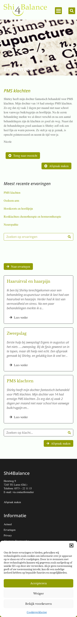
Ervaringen (10, 530)
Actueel (8, 524)
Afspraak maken (12, 502)
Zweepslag (17, 333)
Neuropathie (11, 224)
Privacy (8, 535)
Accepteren (38, 583)
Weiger (38, 593)
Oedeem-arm (11, 200)
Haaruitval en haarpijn (28, 281)
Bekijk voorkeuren (38, 603)
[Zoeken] (69, 236)
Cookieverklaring (37, 612)
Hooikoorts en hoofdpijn (18, 208)
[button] (71, 545)
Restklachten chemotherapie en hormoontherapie (32, 216)
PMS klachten (12, 192)
